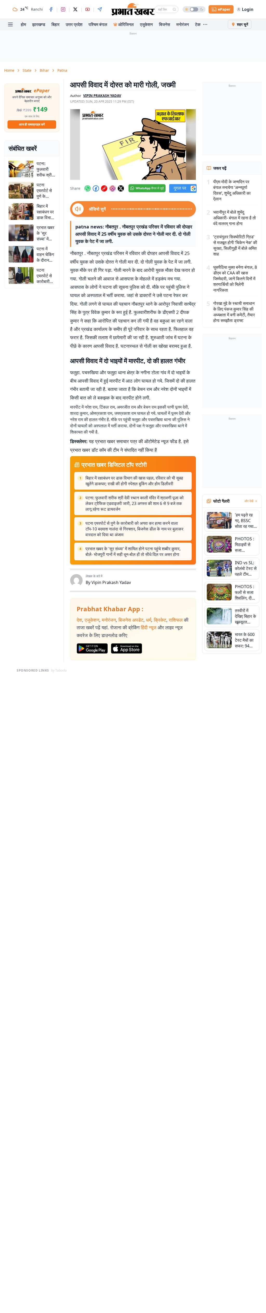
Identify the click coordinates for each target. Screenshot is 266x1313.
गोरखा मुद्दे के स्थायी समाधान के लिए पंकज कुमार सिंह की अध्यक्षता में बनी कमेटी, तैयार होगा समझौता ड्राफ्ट (234, 311)
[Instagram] (63, 9)
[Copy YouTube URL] (104, 188)
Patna (62, 70)
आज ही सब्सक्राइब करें (32, 124)
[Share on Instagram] (112, 188)
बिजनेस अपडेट (130, 620)
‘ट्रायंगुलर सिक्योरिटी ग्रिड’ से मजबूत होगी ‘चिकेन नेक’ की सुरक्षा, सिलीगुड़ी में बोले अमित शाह (235, 245)
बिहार (55, 24)
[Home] (133, 9)
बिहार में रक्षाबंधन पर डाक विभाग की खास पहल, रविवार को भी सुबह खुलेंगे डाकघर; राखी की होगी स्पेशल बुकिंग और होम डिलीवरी (134, 481)
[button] (133, 144)
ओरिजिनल (126, 24)
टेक (198, 24)
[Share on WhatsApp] (87, 188)
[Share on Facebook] (96, 188)
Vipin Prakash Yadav (111, 582)
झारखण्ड (38, 24)
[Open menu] (10, 24)
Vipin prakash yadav (102, 95)
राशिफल (176, 620)
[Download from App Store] (126, 648)
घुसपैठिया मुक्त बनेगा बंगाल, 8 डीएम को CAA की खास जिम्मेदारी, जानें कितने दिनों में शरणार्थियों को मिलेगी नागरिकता (235, 278)
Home (9, 70)
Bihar (44, 70)
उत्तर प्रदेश (74, 24)
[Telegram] (100, 9)
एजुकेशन (146, 24)
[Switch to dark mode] (194, 9)
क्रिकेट (160, 620)
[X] (75, 9)
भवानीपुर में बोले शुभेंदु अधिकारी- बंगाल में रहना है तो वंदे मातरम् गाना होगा (234, 217)
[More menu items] (205, 24)
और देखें (248, 501)
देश (79, 620)
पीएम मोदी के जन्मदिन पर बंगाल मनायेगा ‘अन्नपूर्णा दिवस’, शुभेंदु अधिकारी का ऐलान (232, 190)
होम (23, 24)
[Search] (174, 9)
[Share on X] (121, 188)
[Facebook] (51, 9)
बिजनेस (164, 24)
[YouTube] (87, 9)
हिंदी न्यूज (148, 627)
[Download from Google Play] (92, 648)
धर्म (148, 620)
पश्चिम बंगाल (98, 24)
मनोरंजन (182, 24)
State (27, 70)
